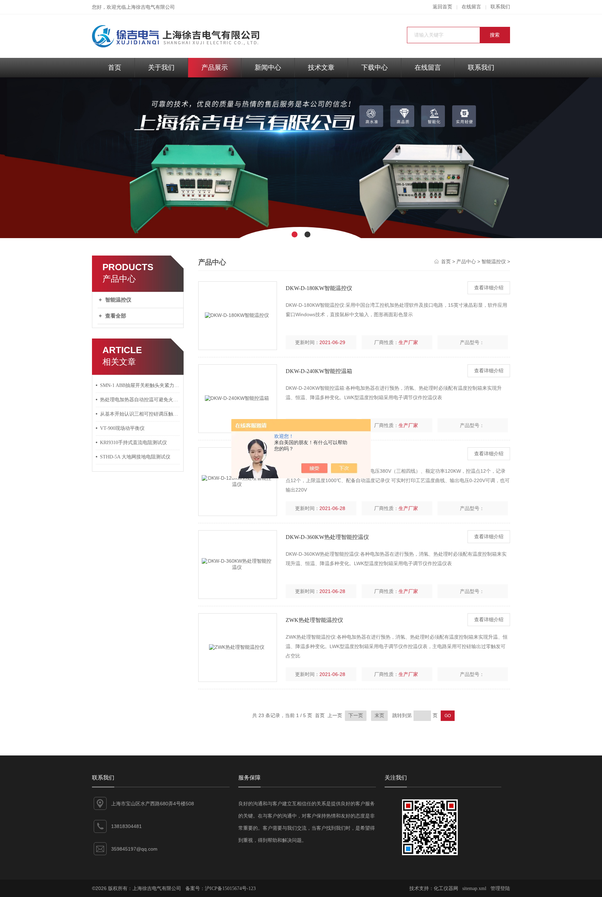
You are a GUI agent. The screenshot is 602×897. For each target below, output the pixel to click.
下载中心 (374, 67)
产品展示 (214, 67)
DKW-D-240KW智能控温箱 (319, 371)
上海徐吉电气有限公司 (150, 7)
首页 (114, 67)
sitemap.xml (474, 888)
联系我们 (500, 6)
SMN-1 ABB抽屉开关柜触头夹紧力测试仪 (140, 385)
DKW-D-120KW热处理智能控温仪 (327, 454)
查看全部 (115, 316)
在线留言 (471, 6)
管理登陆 (500, 888)
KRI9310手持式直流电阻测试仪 (133, 442)
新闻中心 (268, 67)
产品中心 (466, 261)
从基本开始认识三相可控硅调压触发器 (140, 414)
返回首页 (442, 6)
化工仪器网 (446, 888)
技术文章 (321, 67)
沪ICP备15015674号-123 (230, 888)
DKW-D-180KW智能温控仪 (319, 288)
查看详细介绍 (488, 287)
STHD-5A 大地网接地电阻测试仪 (135, 456)
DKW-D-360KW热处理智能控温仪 (327, 537)
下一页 (355, 715)
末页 (379, 715)
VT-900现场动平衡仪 (122, 428)
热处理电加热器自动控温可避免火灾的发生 (140, 399)
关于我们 (161, 67)
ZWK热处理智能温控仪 (314, 620)
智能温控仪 (118, 300)
